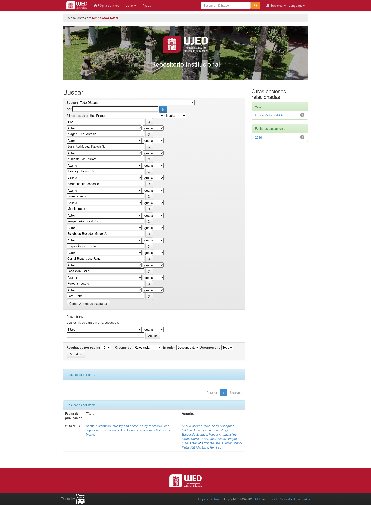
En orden (169, 347)
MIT (258, 499)
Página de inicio (108, 5)
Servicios (276, 5)
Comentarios (301, 499)
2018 (258, 137)
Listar (130, 5)
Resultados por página (83, 347)
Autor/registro (210, 347)
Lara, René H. (211, 447)
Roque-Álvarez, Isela (196, 426)
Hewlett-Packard (279, 499)
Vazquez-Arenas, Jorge (213, 430)
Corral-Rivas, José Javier (208, 438)
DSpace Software (210, 499)
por (69, 109)
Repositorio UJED (105, 18)
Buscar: (72, 102)
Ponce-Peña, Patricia (269, 115)
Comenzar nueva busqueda (88, 303)
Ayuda (147, 5)
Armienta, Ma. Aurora (216, 443)
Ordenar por (124, 347)
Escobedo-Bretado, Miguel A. (202, 434)
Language (296, 5)
